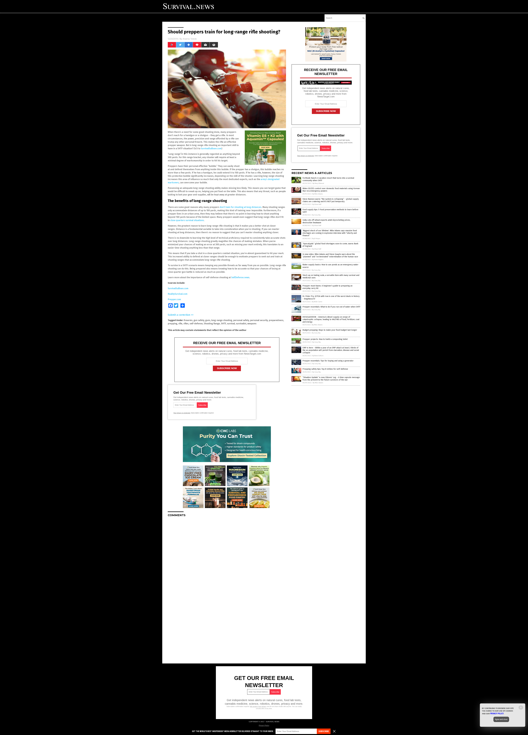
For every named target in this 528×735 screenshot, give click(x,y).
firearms (188, 320)
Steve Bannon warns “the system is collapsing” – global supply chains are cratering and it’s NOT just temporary (330, 200)
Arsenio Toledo (190, 39)
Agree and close (501, 719)
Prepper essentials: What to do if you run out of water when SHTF (331, 307)
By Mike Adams (317, 194)
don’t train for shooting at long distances (240, 207)
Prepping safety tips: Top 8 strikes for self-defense (325, 369)
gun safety (199, 320)
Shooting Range (212, 323)
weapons (251, 323)
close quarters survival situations (187, 220)
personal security (259, 320)
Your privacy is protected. (181, 413)
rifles (186, 323)
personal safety (241, 320)
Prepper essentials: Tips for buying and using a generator (328, 361)
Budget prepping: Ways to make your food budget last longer (329, 330)
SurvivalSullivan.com (211, 148)
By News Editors (317, 356)
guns (207, 320)
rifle (180, 323)
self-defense (196, 323)
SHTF (223, 323)
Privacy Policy (264, 725)
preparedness (276, 320)
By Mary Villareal (318, 183)
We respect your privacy (258, 706)
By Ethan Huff (316, 204)
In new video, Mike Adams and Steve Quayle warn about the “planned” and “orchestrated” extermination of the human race (330, 255)
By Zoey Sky (316, 215)
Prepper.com (174, 299)
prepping (172, 323)
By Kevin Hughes (317, 259)
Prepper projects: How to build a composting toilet (325, 339)
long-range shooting (221, 320)
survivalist (241, 323)
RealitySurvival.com (177, 294)
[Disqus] (227, 553)
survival (231, 323)
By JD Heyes (316, 238)
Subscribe (323, 731)
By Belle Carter (317, 302)
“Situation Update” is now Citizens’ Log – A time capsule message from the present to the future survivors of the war (331, 378)
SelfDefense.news (240, 277)
